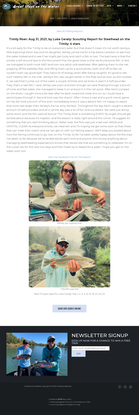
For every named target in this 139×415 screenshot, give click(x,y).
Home (52, 18)
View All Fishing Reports (70, 31)
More (119, 6)
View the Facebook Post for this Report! (69, 157)
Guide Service (62, 18)
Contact (132, 6)
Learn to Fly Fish (95, 6)
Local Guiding (73, 6)
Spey (109, 6)
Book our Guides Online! (69, 308)
